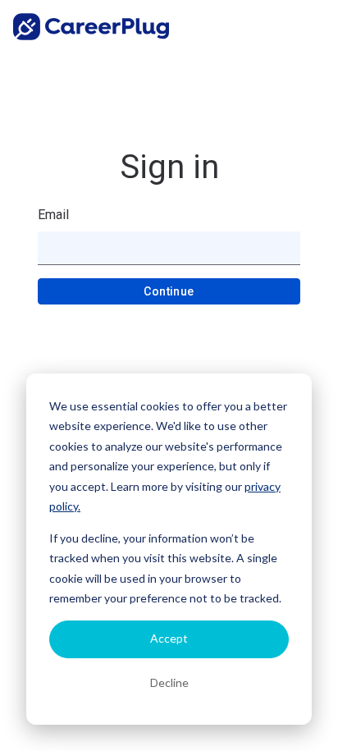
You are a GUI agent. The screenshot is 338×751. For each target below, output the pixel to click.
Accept (169, 638)
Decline (169, 682)
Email (53, 214)
